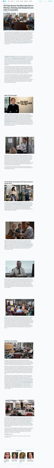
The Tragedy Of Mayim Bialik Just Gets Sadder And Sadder (6, 461)
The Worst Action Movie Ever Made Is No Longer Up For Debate (22, 461)
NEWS (9, 1)
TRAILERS (17, 1)
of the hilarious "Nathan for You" (27, 381)
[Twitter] (38, 1)
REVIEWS (21, 1)
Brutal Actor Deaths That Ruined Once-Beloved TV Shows (15, 460)
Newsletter (51, 1)
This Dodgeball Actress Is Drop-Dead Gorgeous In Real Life (30, 460)
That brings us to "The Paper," (9, 56)
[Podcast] (46, 1)
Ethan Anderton (6, 11)
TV (14, 1)
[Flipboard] (41, 1)
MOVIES (12, 1)
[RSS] (44, 1)
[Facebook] (37, 1)
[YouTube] (40, 1)
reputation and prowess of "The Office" (19, 58)
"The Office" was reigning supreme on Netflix (19, 42)
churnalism (19, 385)
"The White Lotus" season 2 (17, 203)
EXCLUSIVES (26, 1)
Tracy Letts (29, 420)
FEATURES (30, 1)
